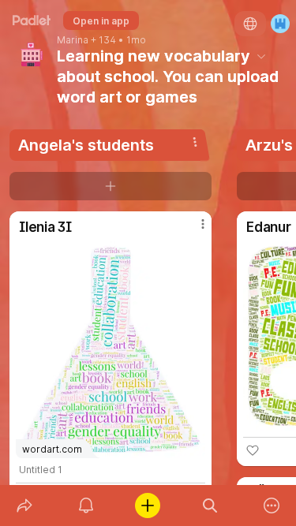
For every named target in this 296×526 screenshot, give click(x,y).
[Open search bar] (210, 505)
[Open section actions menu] (195, 142)
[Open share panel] (24, 505)
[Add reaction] (252, 450)
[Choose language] (250, 23)
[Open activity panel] (86, 505)
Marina (72, 40)
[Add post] (147, 505)
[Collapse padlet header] (261, 56)
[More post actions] (193, 230)
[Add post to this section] (110, 186)
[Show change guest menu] (280, 23)
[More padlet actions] (271, 505)
